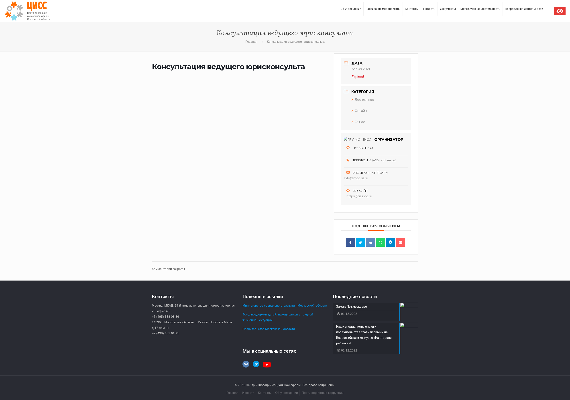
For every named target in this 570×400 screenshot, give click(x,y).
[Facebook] (350, 242)
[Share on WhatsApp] (380, 242)
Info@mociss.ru (356, 178)
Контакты (264, 392)
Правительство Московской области (268, 329)
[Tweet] (360, 242)
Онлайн (361, 111)
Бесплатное (364, 100)
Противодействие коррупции (323, 392)
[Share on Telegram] (390, 242)
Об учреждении (286, 392)
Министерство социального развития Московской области (284, 305)
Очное (360, 122)
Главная (251, 41)
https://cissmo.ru (359, 196)
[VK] (370, 242)
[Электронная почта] (400, 242)
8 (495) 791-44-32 (382, 160)
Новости (248, 392)
